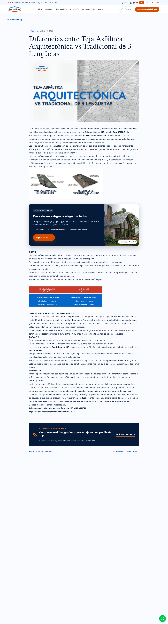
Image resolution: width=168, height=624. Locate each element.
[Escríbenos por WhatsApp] (162, 618)
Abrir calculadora (124, 434)
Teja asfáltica (61, 9)
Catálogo (49, 9)
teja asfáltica (42, 237)
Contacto (86, 9)
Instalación (74, 9)
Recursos (97, 9)
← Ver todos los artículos (41, 451)
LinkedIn (135, 451)
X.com (128, 451)
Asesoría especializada (147, 9)
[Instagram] (131, 3)
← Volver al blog (14, 19)
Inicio (40, 9)
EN (147, 2)
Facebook (120, 451)
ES (142, 2)
